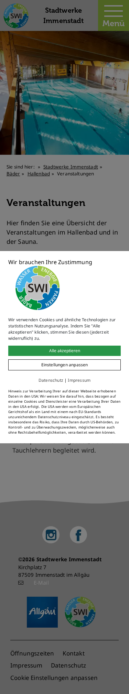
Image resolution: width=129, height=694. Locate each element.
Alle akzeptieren (64, 351)
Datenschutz (51, 380)
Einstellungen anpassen (64, 365)
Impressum (79, 380)
